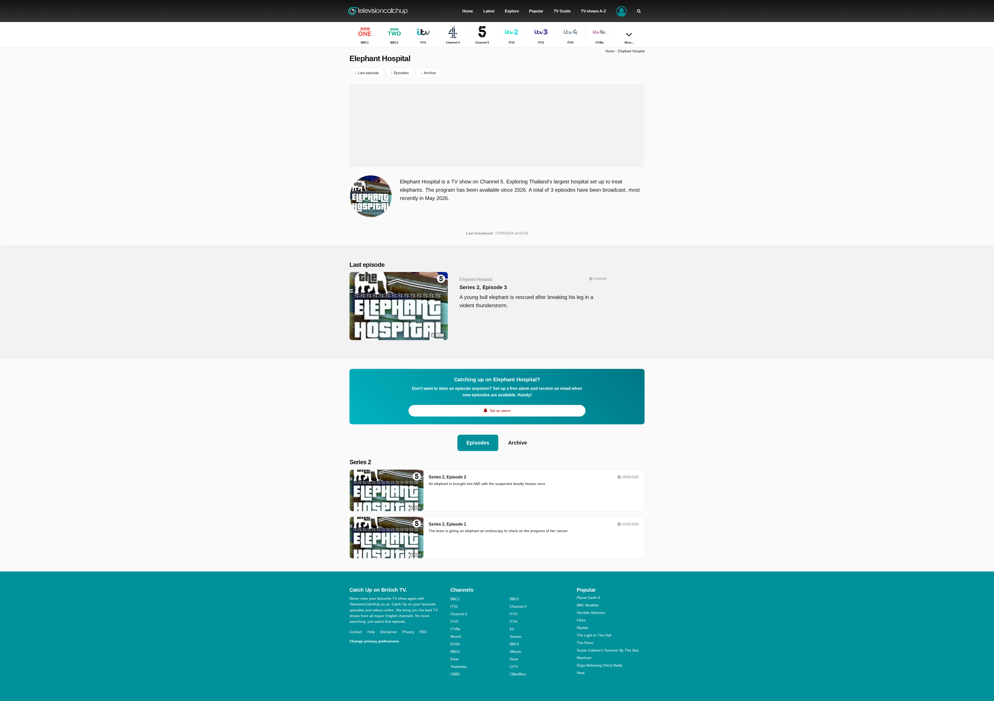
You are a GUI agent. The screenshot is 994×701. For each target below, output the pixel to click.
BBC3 (514, 644)
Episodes (477, 443)
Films (581, 620)
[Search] (639, 11)
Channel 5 (458, 614)
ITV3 (454, 621)
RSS (423, 632)
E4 (512, 629)
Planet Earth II (588, 598)
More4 (455, 636)
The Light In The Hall (594, 635)
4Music (515, 651)
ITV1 (454, 606)
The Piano (585, 643)
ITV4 (513, 621)
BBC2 (514, 599)
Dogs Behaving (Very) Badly (600, 665)
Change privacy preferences (374, 641)
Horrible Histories (591, 613)
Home (609, 51)
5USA (455, 644)
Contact (355, 632)
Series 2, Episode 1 (447, 524)
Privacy (408, 632)
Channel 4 (518, 606)
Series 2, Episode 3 (483, 287)
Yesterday (458, 666)
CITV (514, 666)
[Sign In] (621, 11)
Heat (580, 673)
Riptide (582, 628)
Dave (514, 659)
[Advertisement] (497, 125)
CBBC (455, 674)
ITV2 (513, 614)
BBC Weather (588, 605)
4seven (516, 636)
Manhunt (584, 658)
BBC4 (455, 651)
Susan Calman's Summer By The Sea (608, 650)
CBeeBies (518, 674)
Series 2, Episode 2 (447, 477)
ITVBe (455, 629)
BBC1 (455, 599)
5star (454, 659)
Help (371, 632)
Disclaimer (388, 632)
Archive (517, 443)
